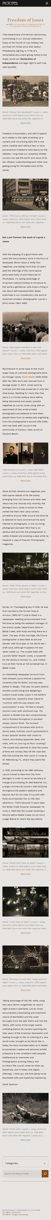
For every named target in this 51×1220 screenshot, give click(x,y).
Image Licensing (20, 1214)
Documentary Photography (25, 24)
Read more (26, 123)
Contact (6, 1214)
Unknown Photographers (31, 26)
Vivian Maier (28, 377)
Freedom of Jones (25, 20)
